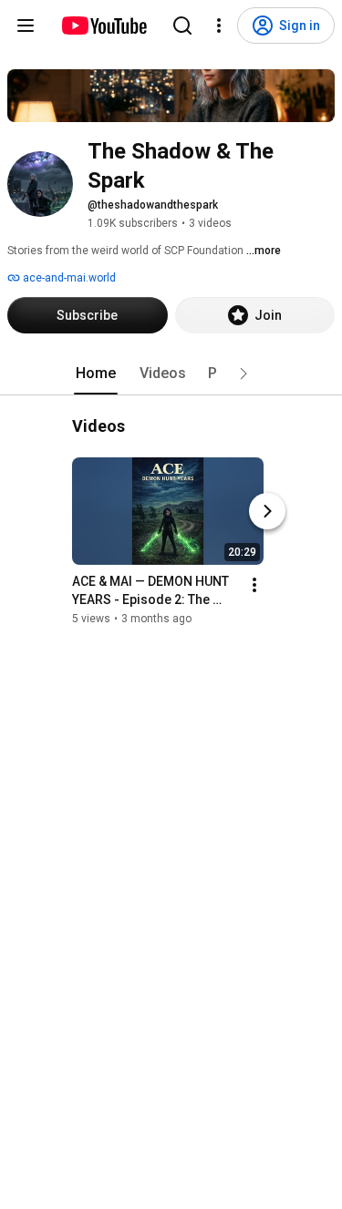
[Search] (182, 25)
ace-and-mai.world (68, 278)
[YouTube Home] (103, 25)
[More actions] (254, 585)
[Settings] (219, 25)
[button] (243, 373)
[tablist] (171, 373)
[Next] (267, 511)
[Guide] (25, 25)
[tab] (96, 373)
